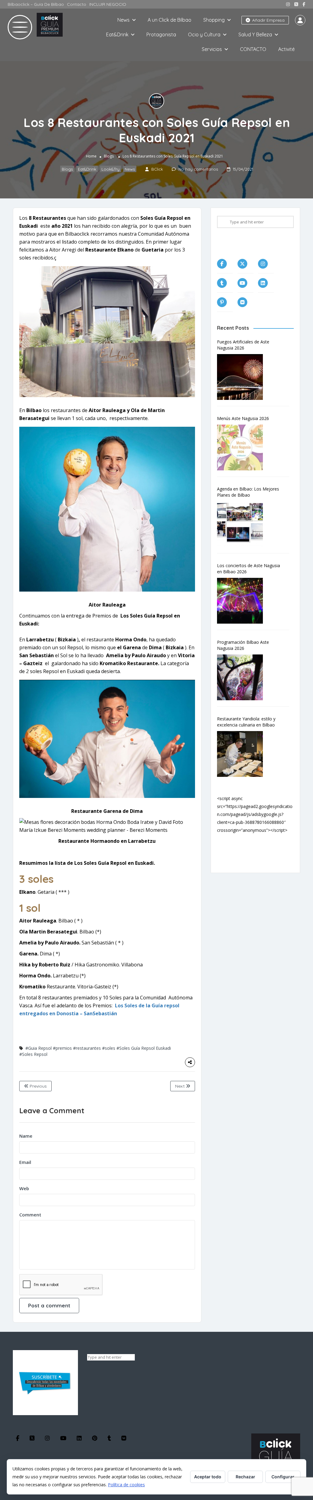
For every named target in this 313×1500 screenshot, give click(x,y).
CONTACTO (253, 49)
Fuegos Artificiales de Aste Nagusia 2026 (243, 345)
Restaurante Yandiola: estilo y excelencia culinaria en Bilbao (246, 722)
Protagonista (161, 34)
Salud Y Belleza (255, 34)
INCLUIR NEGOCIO (107, 4)
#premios (62, 1048)
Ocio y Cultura (204, 34)
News (123, 20)
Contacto (76, 4)
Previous (37, 1086)
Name (25, 1136)
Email (25, 1162)
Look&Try (110, 169)
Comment (30, 1215)
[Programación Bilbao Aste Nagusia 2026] (243, 677)
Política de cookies (126, 1484)
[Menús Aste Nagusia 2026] (243, 447)
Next (180, 1086)
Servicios (212, 49)
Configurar (282, 1476)
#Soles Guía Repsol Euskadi (143, 1048)
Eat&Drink (117, 34)
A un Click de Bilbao (169, 20)
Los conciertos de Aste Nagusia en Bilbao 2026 (248, 568)
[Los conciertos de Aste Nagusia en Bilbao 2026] (243, 601)
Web (24, 1188)
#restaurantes (87, 1048)
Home (91, 156)
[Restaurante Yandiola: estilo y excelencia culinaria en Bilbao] (243, 754)
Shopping (214, 20)
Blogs (109, 156)
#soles (108, 1048)
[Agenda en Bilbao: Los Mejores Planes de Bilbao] (243, 524)
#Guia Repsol (38, 1048)
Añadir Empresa (268, 20)
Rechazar (245, 1476)
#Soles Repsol (33, 1054)
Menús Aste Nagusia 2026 (243, 418)
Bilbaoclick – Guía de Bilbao (36, 4)
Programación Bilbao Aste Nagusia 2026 (243, 645)
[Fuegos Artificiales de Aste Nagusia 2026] (243, 377)
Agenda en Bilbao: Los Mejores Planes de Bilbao (248, 492)
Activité (286, 49)
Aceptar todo (207, 1476)
